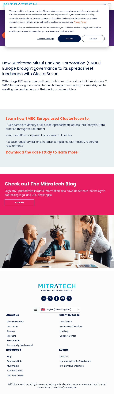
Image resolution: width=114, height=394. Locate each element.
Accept (69, 38)
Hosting (64, 331)
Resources (13, 350)
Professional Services (71, 326)
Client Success (69, 315)
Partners (11, 336)
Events (64, 350)
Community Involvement (20, 345)
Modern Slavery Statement (77, 384)
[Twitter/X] (51, 298)
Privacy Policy (79, 22)
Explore (19, 202)
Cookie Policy (43, 387)
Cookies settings (45, 38)
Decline (93, 38)
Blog (9, 356)
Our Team (12, 326)
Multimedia (13, 366)
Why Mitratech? (15, 321)
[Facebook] (57, 298)
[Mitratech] (109, 4)
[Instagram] (69, 298)
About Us (12, 315)
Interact (64, 356)
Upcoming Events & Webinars (75, 361)
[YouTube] (63, 298)
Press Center (13, 340)
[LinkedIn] (44, 298)
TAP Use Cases (15, 370)
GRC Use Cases (15, 375)
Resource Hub (14, 361)
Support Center (68, 336)
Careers (11, 331)
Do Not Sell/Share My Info (64, 387)
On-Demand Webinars (72, 366)
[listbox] (60, 310)
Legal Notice (99, 384)
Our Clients (66, 321)
